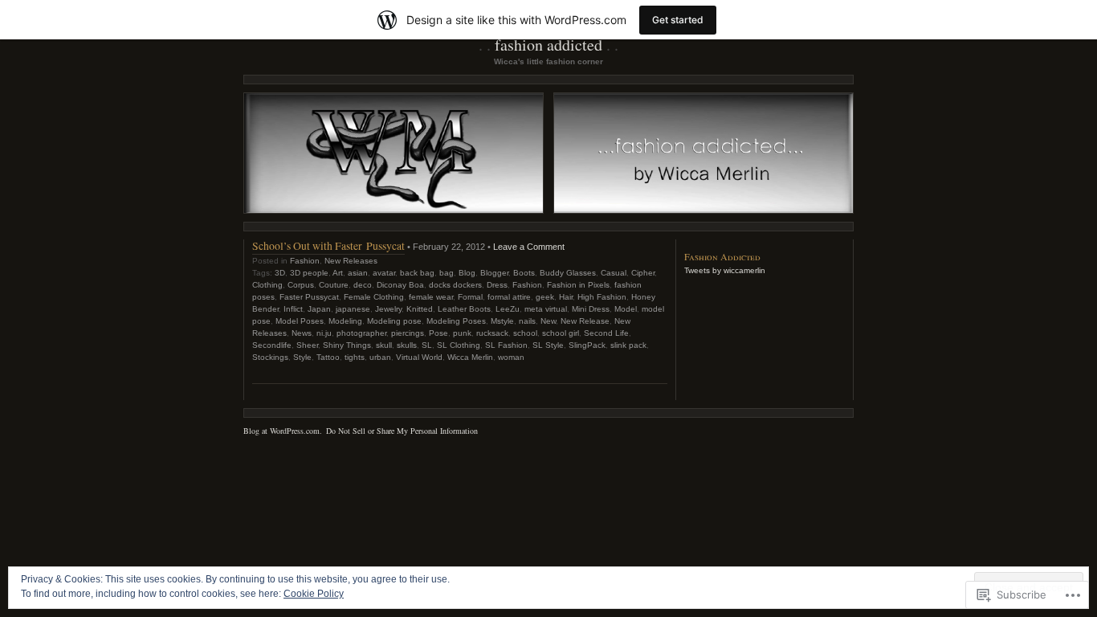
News (302, 333)
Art (337, 272)
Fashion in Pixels (578, 284)
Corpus (301, 284)
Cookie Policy (313, 593)
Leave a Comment (529, 246)
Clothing (267, 284)
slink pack (628, 345)
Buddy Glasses (568, 272)
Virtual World (419, 357)
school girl (560, 333)
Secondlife (272, 345)
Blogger (494, 272)
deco (362, 284)
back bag (417, 272)
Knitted (419, 308)
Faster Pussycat (309, 296)
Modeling (345, 321)
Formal (470, 296)
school (525, 333)
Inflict (293, 308)
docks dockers (455, 284)
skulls (407, 345)
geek (545, 296)
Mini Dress (591, 308)
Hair (566, 296)
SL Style (548, 345)
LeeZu (507, 308)
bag (446, 272)
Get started (677, 20)
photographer (361, 333)
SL (427, 345)
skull (384, 345)
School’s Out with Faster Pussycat (328, 245)
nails (527, 321)
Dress (497, 284)
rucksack (492, 333)
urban (380, 357)
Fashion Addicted (548, 44)
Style (302, 357)
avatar (384, 272)
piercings (407, 333)
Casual (613, 272)
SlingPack (587, 345)
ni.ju (324, 333)
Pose (438, 333)
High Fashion (601, 296)
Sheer (307, 345)
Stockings (270, 357)
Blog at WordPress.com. (282, 430)
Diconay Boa (400, 284)
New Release (585, 321)
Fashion (305, 260)
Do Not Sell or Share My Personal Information (402, 430)
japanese (353, 308)
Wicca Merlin (470, 357)
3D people (309, 272)
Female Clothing (374, 296)
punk (462, 333)
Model (625, 308)
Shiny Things (347, 345)
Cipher (643, 272)
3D (280, 272)
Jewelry (388, 308)
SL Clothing (458, 345)
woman (511, 357)
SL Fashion (506, 345)
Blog (467, 272)
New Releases (350, 260)
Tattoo (328, 357)
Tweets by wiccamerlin (724, 270)
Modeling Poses (456, 321)
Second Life (606, 333)
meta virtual (545, 308)
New (548, 321)
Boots (524, 272)
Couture (334, 284)
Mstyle (502, 321)
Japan (319, 308)
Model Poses (299, 321)
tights (355, 357)
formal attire (509, 296)
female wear (431, 296)
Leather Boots (464, 308)
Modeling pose (394, 321)
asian (358, 272)
